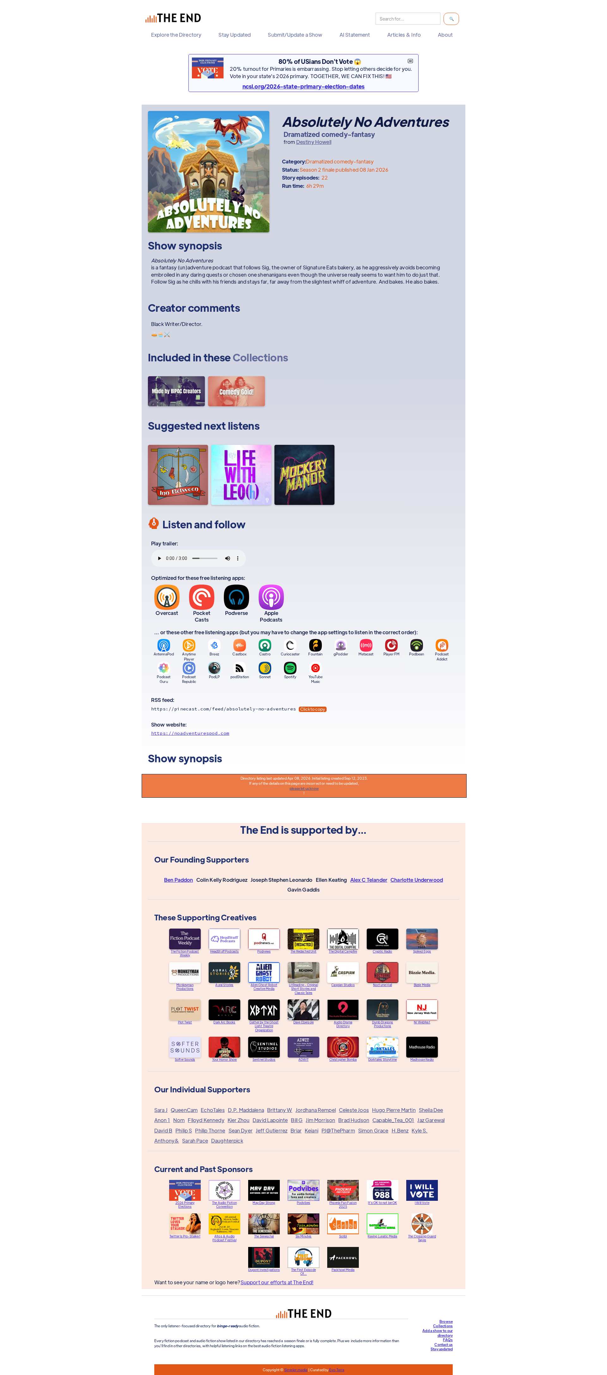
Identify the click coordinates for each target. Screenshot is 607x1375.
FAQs (448, 1339)
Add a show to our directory (437, 1332)
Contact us (443, 1344)
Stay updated (442, 1349)
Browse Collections (443, 1323)
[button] (178, 34)
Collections (260, 357)
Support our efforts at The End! (277, 1282)
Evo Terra (336, 1369)
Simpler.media (295, 1369)
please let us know (304, 788)
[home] (174, 19)
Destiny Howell (313, 142)
